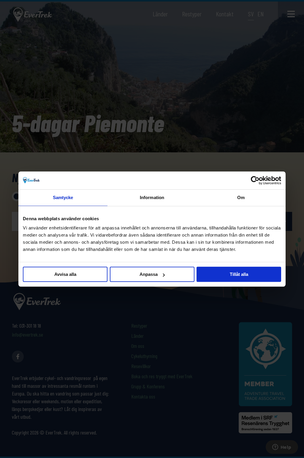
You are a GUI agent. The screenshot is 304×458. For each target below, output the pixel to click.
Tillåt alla (239, 274)
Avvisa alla (65, 274)
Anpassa (149, 274)
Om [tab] (241, 197)
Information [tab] (152, 197)
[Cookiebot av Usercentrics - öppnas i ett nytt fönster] (255, 180)
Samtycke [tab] (63, 197)
